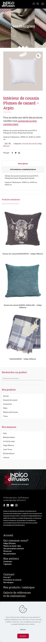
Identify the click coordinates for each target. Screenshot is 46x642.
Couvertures (7, 404)
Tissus (5, 416)
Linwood (6, 457)
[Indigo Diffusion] (8, 4)
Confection (7, 561)
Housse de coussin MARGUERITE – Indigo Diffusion (23, 254)
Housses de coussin (29, 144)
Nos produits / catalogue (19, 587)
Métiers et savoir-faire (12, 546)
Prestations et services (12, 580)
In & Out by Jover (9, 441)
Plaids (5, 408)
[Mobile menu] (43, 4)
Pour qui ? (7, 577)
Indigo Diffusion (8, 445)
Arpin (5, 433)
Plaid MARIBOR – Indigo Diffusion (23, 359)
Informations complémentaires (23, 169)
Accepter (23, 636)
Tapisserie (7, 564)
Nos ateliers (11, 558)
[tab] (23, 164)
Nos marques (8, 582)
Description (23, 164)
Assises (6, 396)
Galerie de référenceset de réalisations (17, 594)
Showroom (7, 551)
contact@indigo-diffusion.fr (14, 500)
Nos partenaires (9, 553)
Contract (8, 574)
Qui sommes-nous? (15, 540)
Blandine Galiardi (9, 437)
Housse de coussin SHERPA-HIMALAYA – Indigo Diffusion (23, 306)
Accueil (8, 535)
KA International (8, 453)
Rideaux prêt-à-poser (10, 412)
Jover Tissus (7, 449)
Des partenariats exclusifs (13, 548)
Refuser (23, 630)
